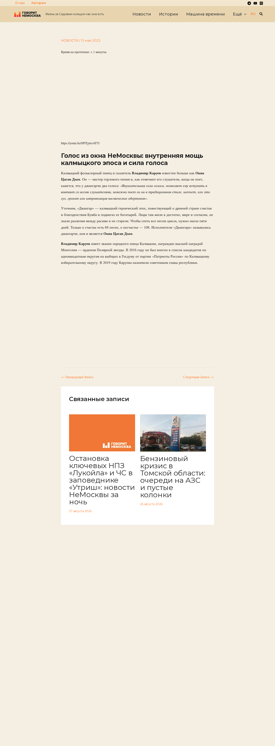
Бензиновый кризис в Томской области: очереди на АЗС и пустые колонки (172, 476)
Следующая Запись (198, 377)
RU (252, 14)
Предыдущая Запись (77, 377)
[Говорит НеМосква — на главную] (27, 14)
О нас (20, 3)
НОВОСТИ (69, 40)
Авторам (38, 3)
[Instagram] (261, 3)
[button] (244, 14)
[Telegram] (249, 3)
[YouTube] (255, 3)
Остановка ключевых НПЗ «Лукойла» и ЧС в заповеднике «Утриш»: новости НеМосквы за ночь (102, 480)
